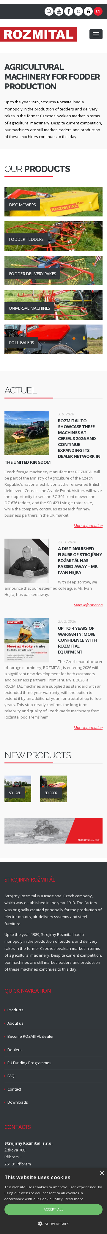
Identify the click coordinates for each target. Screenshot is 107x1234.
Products (15, 1009)
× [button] (102, 1173)
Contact (14, 1089)
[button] (53, 1223)
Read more (74, 1199)
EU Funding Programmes (29, 1062)
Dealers (14, 1049)
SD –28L (15, 792)
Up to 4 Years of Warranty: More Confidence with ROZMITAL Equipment (77, 640)
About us (15, 1023)
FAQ (11, 1075)
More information (88, 525)
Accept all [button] (54, 1209)
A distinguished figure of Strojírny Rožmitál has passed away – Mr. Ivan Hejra (80, 560)
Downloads (17, 1102)
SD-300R (51, 792)
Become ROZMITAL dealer (30, 1036)
